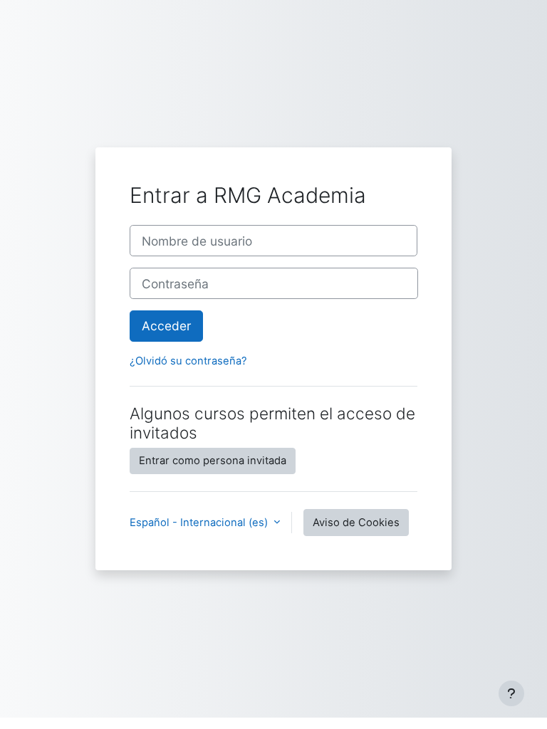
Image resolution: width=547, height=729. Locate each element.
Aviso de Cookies (356, 522)
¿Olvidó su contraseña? (188, 361)
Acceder (166, 325)
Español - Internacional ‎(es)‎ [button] (200, 522)
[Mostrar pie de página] (511, 693)
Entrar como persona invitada (212, 460)
